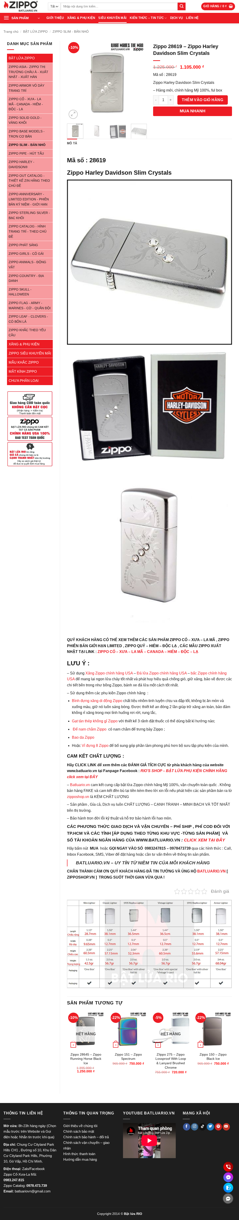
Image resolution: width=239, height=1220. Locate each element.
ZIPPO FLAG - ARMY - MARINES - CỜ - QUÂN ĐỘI (30, 305)
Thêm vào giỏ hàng (202, 100)
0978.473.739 (36, 1186)
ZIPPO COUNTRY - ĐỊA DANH (26, 278)
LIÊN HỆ (192, 18)
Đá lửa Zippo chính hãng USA (162, 673)
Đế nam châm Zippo (89, 729)
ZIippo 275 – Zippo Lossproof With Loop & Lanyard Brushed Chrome (170, 1061)
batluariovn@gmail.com (33, 1191)
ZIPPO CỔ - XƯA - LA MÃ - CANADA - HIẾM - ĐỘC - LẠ (26, 104)
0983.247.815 (14, 1180)
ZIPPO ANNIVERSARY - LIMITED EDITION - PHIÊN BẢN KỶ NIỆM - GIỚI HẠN (29, 199)
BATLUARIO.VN (211, 871)
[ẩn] (228, 1198)
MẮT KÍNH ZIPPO (23, 371)
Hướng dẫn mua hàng (80, 1159)
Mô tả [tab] (72, 143)
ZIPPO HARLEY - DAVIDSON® (21, 164)
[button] (218, 6)
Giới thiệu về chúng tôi (80, 1126)
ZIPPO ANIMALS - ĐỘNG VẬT (27, 264)
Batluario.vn (80, 785)
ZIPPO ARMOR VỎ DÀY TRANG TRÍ (26, 88)
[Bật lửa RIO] (22, 6)
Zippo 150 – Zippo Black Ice (213, 1057)
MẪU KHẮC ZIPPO (24, 362)
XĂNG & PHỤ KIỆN (81, 18)
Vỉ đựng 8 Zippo (95, 746)
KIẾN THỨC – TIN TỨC (147, 18)
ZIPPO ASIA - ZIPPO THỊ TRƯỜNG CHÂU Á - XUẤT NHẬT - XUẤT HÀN (28, 72)
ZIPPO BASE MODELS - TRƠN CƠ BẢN (27, 134)
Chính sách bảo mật (78, 1131)
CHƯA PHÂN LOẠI (24, 381)
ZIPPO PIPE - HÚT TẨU (26, 153)
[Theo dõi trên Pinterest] (218, 1127)
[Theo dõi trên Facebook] (186, 1127)
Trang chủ (11, 31)
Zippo (89, 737)
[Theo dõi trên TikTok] (202, 1127)
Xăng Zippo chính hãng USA (109, 673)
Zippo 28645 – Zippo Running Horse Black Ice (85, 1059)
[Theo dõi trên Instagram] (194, 1127)
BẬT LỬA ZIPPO (35, 31)
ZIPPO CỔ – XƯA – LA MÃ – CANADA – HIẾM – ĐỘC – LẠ (148, 652)
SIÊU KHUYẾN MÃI (112, 18)
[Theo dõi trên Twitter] (210, 1127)
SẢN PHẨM (20, 18)
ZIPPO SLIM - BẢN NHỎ (71, 31)
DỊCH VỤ (176, 18)
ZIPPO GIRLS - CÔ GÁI (26, 253)
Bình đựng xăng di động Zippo (97, 701)
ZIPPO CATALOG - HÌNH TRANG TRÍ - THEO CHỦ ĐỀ (27, 231)
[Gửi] (182, 7)
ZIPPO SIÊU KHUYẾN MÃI (30, 353)
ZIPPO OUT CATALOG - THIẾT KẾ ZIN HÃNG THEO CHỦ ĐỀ (29, 181)
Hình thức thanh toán (79, 1154)
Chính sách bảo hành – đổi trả (86, 1137)
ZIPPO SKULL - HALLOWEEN (20, 292)
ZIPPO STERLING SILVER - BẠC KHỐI (29, 215)
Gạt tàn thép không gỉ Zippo (95, 721)
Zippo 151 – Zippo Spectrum (128, 1057)
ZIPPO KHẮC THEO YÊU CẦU (27, 332)
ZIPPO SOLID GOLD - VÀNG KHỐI (25, 120)
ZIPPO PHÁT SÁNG (23, 245)
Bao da (78, 737)
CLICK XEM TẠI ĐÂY (204, 840)
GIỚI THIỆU (55, 18)
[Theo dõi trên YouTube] (226, 1127)
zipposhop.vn (78, 797)
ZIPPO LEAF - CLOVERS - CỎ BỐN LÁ (28, 319)
